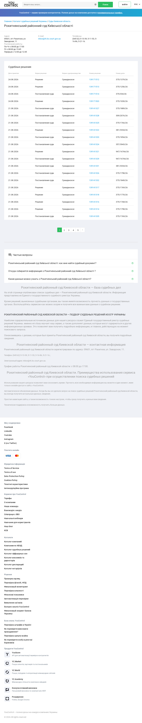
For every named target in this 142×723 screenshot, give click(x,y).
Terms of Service (11, 468)
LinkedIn (8, 431)
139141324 (94, 144)
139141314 (94, 209)
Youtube (8, 435)
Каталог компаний (13, 541)
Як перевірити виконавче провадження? (16, 630)
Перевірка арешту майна (16, 636)
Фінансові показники (14, 595)
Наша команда (11, 506)
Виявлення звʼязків (13, 603)
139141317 (94, 187)
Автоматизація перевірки (16, 599)
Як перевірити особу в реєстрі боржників (18, 641)
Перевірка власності (14, 591)
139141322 (94, 130)
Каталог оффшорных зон (15, 554)
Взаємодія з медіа (13, 510)
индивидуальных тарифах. (110, 13)
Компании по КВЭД (13, 545)
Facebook (8, 427)
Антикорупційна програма (16, 488)
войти (124, 4)
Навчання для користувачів (17, 522)
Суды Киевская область (59, 21)
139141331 (94, 166)
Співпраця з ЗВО (12, 514)
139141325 (94, 123)
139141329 (94, 159)
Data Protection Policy (14, 476)
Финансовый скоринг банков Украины (17, 612)
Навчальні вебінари (13, 518)
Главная (8, 21)
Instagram (8, 439)
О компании (9, 502)
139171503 (94, 101)
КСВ (6, 530)
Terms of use (10, 472)
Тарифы (8, 498)
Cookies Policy (10, 480)
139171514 (94, 94)
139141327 (94, 108)
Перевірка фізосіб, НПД (15, 583)
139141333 (94, 137)
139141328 (94, 115)
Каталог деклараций (14, 564)
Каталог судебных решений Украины (30, 21)
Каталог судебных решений (17, 550)
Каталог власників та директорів (14, 559)
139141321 (94, 151)
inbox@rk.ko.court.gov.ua (49, 39)
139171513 (94, 87)
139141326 (94, 173)
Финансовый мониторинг (16, 587)
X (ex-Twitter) (10, 443)
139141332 (94, 180)
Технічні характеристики (16, 484)
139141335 (94, 216)
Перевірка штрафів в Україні (17, 625)
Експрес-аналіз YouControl (16, 607)
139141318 (94, 195)
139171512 (94, 79)
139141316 (94, 202)
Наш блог (8, 526)
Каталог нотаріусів (13, 568)
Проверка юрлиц (12, 579)
